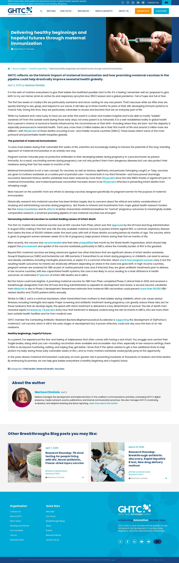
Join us (13, 535)
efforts (51, 209)
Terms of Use (158, 560)
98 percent (30, 131)
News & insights (20, 68)
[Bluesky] (143, 2)
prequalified (86, 242)
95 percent (108, 178)
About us (124, 11)
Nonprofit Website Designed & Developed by (94, 560)
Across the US (52, 540)
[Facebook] (127, 2)
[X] (122, 2)
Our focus (66, 11)
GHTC (64, 392)
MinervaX (19, 288)
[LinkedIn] (132, 2)
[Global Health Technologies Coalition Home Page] (20, 8)
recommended (52, 242)
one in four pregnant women (136, 260)
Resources (83, 11)
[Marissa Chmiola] (22, 397)
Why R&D (51, 11)
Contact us (153, 3)
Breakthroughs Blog (38, 68)
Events (49, 530)
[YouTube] (138, 2)
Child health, (29, 368)
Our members (16, 530)
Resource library (53, 535)
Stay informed (16, 540)
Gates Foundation (27, 209)
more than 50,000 (150, 288)
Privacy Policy (145, 560)
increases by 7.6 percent (40, 309)
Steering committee (19, 525)
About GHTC (16, 516)
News (48, 525)
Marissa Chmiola (35, 85)
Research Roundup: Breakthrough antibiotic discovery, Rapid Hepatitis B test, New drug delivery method (147, 458)
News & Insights (104, 11)
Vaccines (59, 368)
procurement (29, 246)
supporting (122, 319)
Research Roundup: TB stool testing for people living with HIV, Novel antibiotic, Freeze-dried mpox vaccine (64, 458)
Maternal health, (45, 368)
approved (117, 225)
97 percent (43, 275)
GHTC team (15, 521)
